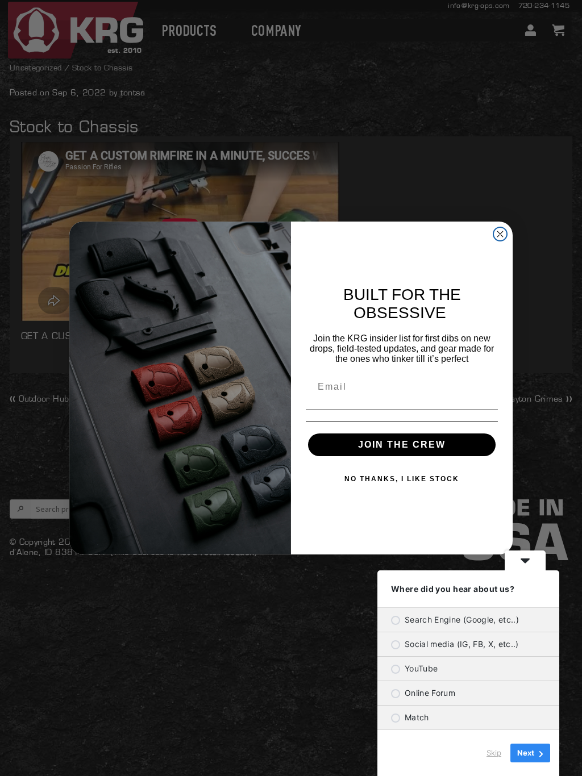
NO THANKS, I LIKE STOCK (401, 479)
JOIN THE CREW (402, 444)
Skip (494, 752)
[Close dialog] (500, 234)
